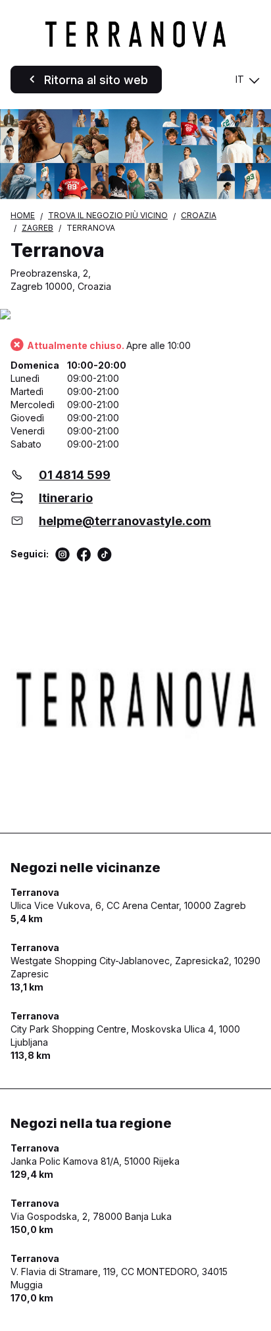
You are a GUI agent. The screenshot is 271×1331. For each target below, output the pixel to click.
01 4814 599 (75, 475)
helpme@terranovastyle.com (125, 521)
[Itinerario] (135, 315)
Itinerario (66, 498)
